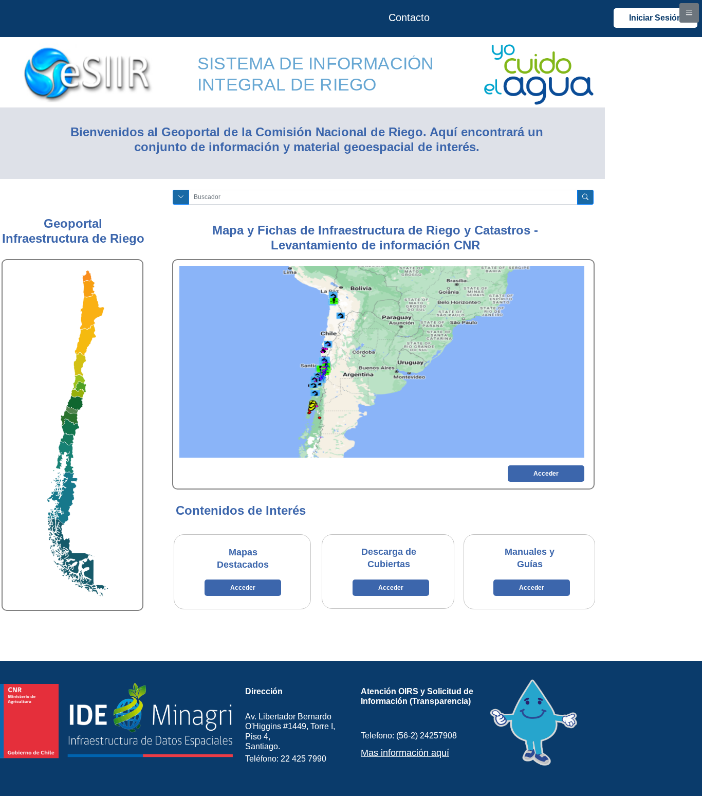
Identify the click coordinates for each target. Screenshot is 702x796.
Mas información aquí (405, 753)
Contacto (409, 17)
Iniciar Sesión (655, 17)
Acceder (546, 473)
